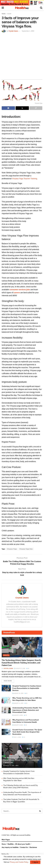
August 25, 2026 (18, 693)
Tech (8, 835)
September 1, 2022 (28, 31)
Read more (8, 680)
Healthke (27, 835)
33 (26, 725)
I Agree (35, 862)
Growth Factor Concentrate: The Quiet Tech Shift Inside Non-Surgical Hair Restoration (27, 732)
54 (26, 703)
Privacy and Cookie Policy (19, 862)
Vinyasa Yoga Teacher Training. (24, 179)
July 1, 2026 (17, 737)
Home (3, 14)
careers (17, 293)
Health (9, 14)
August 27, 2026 (20, 668)
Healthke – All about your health (19, 844)
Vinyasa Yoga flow (26, 549)
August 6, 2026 (18, 715)
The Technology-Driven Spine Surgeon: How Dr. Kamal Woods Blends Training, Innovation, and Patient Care (21, 662)
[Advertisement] (22, 55)
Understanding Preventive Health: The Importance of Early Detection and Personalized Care (27, 710)
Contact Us (24, 847)
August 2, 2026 (18, 725)
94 (28, 668)
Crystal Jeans (13, 31)
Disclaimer (33, 847)
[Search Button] (40, 811)
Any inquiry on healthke (10, 847)
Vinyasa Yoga (12, 549)
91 (26, 693)
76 (26, 715)
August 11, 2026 (18, 703)
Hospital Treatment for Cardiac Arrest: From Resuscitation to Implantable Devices (26, 688)
